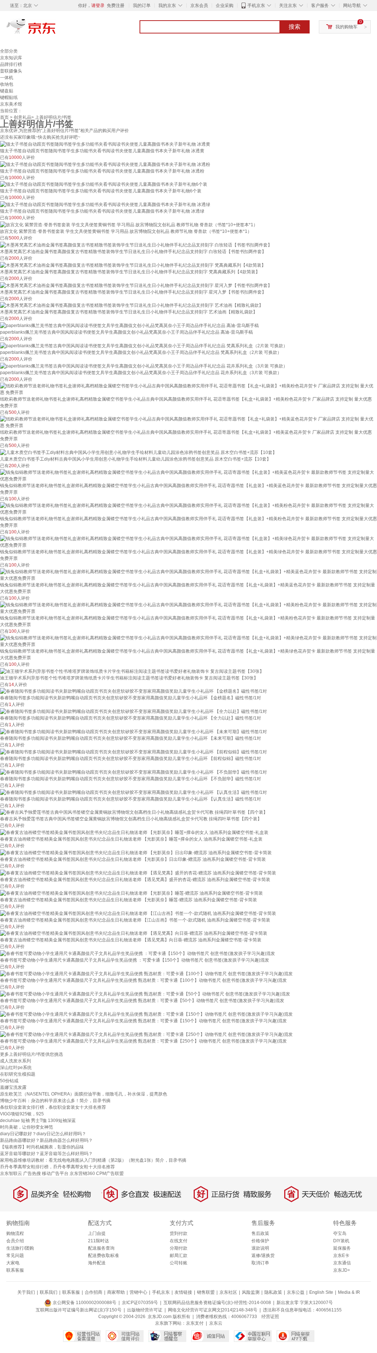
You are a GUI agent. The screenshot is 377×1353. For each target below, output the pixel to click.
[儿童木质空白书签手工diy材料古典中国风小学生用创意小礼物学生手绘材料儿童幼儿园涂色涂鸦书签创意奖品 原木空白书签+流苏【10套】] (138, 452)
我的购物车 (346, 26)
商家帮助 (116, 1292)
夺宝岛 (339, 1233)
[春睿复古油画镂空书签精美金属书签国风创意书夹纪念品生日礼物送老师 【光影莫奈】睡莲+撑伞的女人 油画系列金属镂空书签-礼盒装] (134, 832)
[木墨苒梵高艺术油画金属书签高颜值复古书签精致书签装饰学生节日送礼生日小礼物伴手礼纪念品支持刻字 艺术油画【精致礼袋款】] (131, 305)
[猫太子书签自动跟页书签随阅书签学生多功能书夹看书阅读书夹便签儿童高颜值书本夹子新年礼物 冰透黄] (105, 143)
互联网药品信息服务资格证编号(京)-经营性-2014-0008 (217, 1302)
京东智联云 (11, 1173)
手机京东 (256, 5)
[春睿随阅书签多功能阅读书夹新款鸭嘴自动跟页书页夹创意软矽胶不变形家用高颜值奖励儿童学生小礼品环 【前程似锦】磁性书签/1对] (133, 751)
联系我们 (48, 1292)
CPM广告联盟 (110, 1173)
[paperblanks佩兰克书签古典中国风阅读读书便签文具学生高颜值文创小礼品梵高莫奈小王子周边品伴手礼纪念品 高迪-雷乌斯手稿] (129, 325)
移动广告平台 (55, 1173)
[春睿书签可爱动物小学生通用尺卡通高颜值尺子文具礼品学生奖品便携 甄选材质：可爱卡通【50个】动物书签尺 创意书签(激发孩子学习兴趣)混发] (145, 993)
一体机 (6, 77)
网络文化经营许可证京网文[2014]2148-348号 (212, 1310)
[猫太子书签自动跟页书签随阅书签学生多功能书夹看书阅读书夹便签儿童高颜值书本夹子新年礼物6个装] (103, 184)
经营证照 (270, 1316)
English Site (321, 1292)
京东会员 (199, 5)
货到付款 (178, 1233)
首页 (4, 117)
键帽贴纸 (9, 97)
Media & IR (349, 1292)
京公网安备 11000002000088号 (84, 1302)
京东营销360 (82, 1173)
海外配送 (97, 1262)
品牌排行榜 (11, 64)
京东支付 (195, 1323)
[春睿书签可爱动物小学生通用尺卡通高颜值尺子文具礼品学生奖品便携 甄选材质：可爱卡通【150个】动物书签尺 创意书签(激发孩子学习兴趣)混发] (146, 1013)
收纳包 (6, 84)
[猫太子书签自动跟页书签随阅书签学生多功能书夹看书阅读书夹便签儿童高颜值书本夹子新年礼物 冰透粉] (105, 164)
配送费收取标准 (103, 1255)
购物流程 (15, 1233)
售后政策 (260, 1233)
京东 (56, 29)
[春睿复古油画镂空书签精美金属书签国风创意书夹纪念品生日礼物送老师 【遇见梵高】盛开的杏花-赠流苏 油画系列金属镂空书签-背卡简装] (138, 872)
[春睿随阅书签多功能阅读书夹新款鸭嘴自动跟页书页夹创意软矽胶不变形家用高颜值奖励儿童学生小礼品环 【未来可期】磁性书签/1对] (133, 731)
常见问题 (15, 1255)
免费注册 (115, 5)
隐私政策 (273, 1292)
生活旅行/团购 (20, 1248)
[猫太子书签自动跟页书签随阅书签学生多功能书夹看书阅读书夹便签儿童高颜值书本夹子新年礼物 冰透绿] (105, 204)
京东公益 (295, 1292)
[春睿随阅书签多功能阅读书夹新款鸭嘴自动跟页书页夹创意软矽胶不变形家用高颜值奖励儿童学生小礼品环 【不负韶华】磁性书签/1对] (133, 771)
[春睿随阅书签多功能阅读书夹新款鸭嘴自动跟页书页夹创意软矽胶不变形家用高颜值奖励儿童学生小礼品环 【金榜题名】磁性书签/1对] (133, 691)
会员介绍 (15, 1240)
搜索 (294, 27)
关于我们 (26, 1292)
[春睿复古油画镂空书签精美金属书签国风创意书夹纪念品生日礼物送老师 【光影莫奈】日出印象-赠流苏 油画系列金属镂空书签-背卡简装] (136, 852)
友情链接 (183, 1292)
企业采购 (224, 5)
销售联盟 (206, 1292)
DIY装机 (341, 1240)
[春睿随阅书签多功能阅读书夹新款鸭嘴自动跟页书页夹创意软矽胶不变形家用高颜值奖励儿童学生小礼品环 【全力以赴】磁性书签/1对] (133, 711)
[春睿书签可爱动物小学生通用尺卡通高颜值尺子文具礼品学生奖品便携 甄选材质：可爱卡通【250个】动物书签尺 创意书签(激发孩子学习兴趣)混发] (146, 1034)
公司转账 (178, 1262)
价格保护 (260, 1240)
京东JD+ (341, 1270)
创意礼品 (22, 117)
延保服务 (342, 1248)
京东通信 (342, 1262)
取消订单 (260, 1262)
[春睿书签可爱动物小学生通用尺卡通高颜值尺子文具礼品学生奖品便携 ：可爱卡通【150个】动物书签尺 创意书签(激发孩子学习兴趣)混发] (137, 953)
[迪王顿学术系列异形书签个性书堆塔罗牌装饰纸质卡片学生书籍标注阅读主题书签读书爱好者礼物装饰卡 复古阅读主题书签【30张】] (132, 671)
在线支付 (178, 1240)
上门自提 (97, 1233)
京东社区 (228, 1292)
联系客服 (15, 1270)
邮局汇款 (178, 1255)
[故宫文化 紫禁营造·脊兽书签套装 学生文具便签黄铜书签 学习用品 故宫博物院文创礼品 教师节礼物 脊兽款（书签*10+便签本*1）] (129, 224)
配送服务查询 (101, 1248)
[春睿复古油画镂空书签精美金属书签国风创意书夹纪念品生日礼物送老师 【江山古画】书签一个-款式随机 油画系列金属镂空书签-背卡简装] (138, 913)
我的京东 (167, 5)
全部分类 (9, 51)
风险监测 (251, 1292)
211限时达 (98, 1240)
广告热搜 (32, 1173)
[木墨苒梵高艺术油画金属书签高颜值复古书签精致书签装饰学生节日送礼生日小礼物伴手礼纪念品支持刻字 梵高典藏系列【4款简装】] (133, 264)
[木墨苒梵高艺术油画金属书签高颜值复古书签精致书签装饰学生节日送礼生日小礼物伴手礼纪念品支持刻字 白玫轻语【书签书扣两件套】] (136, 244)
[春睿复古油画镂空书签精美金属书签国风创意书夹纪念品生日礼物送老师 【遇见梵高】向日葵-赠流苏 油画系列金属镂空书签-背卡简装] (133, 933)
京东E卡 (341, 1255)
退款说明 (260, 1248)
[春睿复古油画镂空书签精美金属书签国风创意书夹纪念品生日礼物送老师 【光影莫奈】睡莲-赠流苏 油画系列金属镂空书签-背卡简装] (131, 892)
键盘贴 (6, 90)
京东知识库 (11, 57)
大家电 (13, 1262)
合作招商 (93, 1292)
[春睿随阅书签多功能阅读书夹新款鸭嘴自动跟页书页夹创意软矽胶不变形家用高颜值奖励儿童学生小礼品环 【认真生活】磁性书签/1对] (133, 792)
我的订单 (142, 5)
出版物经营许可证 (144, 1310)
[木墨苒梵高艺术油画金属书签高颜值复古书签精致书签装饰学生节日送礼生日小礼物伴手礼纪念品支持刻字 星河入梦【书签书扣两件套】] (136, 285)
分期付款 (178, 1248)
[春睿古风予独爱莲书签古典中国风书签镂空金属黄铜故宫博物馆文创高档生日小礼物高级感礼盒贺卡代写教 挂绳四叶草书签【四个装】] (134, 812)
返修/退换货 (263, 1255)
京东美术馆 (11, 104)
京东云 (215, 1323)
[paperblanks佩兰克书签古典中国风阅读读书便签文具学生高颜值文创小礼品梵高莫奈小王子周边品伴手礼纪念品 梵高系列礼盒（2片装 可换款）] (144, 345)
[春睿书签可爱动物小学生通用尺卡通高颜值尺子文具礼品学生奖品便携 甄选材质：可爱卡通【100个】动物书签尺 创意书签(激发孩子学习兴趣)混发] (146, 973)
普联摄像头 (11, 71)
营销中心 (138, 1292)
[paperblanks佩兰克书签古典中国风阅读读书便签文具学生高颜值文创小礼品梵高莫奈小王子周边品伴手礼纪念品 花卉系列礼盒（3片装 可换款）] (144, 365)
